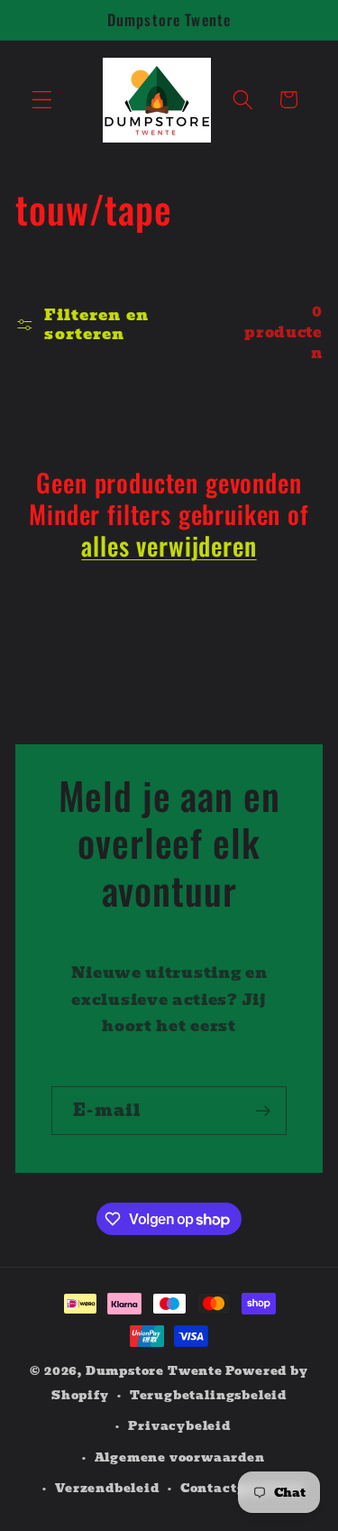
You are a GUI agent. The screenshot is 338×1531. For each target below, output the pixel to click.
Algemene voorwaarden (180, 1457)
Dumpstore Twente (154, 1370)
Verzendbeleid (107, 1488)
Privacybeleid (179, 1425)
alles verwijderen (168, 546)
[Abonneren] (263, 1110)
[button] (42, 100)
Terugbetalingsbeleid (208, 1395)
